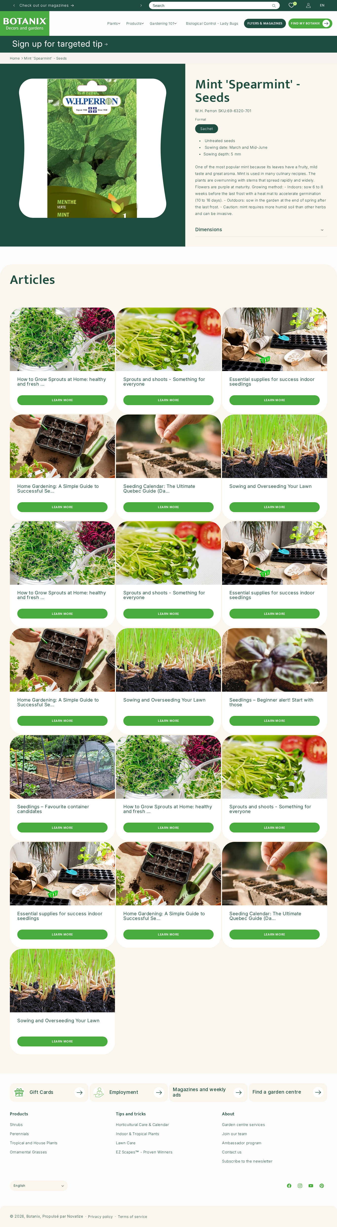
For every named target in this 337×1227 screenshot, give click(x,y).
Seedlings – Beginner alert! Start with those (271, 702)
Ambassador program (242, 1143)
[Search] (274, 5)
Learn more (62, 400)
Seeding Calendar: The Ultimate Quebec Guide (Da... (159, 488)
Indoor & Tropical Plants (137, 1133)
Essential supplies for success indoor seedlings (272, 381)
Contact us (232, 1152)
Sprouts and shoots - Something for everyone (164, 381)
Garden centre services (243, 1124)
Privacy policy (100, 1216)
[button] (115, 23)
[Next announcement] (141, 5)
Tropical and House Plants (34, 1143)
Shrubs (16, 1124)
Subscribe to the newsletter (247, 1161)
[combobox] (214, 5)
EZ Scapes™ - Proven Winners (144, 1152)
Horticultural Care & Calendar (142, 1124)
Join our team (234, 1133)
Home (15, 58)
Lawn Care (125, 1143)
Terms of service (132, 1216)
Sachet (206, 128)
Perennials (19, 1133)
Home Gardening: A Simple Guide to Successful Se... (58, 488)
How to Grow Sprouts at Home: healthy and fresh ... (61, 381)
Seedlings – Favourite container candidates (53, 809)
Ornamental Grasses (28, 1152)
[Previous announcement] (14, 5)
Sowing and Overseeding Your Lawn (270, 486)
